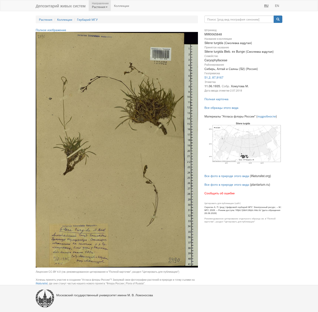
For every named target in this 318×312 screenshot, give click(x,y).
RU (266, 5)
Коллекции (121, 5)
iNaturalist (42, 283)
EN (277, 5)
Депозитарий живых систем (60, 5)
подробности (266, 116)
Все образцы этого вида (221, 107)
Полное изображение (51, 30)
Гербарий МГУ (87, 19)
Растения (45, 19)
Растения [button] (98, 7)
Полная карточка (216, 99)
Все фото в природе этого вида (226, 176)
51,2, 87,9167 (213, 77)
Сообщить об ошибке (219, 193)
